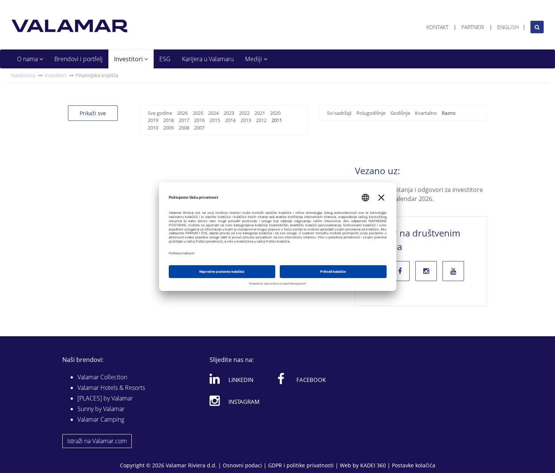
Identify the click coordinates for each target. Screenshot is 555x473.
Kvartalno (426, 113)
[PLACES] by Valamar (105, 398)
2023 (229, 113)
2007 (199, 127)
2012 (261, 120)
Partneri (472, 27)
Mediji (254, 59)
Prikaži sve (93, 113)
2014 (230, 120)
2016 (199, 120)
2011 (276, 120)
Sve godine (160, 113)
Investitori (129, 59)
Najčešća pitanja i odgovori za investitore (425, 189)
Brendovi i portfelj (78, 59)
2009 (168, 127)
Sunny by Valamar (101, 409)
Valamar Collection (102, 377)
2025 (198, 113)
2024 (213, 113)
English (508, 27)
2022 (244, 113)
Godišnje (400, 113)
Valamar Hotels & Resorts (111, 387)
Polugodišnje (370, 113)
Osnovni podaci (242, 465)
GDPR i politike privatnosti (301, 465)
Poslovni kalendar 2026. (400, 199)
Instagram (244, 401)
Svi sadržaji (339, 113)
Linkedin (240, 379)
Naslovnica (23, 75)
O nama (28, 59)
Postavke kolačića (413, 465)
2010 (153, 127)
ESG (165, 59)
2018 (168, 120)
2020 (275, 113)
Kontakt (437, 27)
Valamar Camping (100, 419)
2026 (182, 113)
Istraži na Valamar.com (97, 441)
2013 (245, 120)
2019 (153, 120)
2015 (215, 120)
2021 (259, 113)
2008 (184, 127)
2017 (184, 120)
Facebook (311, 379)
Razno (449, 113)
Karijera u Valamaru (208, 59)
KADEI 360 (373, 465)
